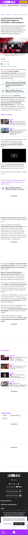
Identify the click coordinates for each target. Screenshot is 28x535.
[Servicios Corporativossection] (26, 504)
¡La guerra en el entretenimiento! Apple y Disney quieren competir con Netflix (18, 385)
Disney (4, 418)
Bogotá (11, 128)
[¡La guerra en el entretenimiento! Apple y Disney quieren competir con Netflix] (5, 383)
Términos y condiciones (11, 513)
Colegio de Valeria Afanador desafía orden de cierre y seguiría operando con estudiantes (18, 132)
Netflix (4, 415)
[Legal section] (26, 508)
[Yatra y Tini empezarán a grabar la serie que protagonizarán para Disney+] (5, 375)
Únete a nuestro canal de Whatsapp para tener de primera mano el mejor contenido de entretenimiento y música (15, 84)
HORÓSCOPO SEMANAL (13, 5)
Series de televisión (15, 415)
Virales (11, 364)
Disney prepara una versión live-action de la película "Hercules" (18, 367)
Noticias (8, 14)
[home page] (14, 475)
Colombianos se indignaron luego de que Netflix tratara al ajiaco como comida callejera (13, 181)
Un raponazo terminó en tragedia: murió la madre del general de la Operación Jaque (18, 123)
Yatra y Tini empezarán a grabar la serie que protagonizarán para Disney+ (17, 376)
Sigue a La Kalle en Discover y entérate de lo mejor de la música (14, 91)
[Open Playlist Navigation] (26, 532)
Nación (11, 119)
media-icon (14, 532)
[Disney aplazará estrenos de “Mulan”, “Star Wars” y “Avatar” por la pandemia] (5, 357)
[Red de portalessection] (26, 500)
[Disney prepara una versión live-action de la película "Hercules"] (5, 366)
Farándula (12, 355)
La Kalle (3, 14)
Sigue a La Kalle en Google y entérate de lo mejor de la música (14, 188)
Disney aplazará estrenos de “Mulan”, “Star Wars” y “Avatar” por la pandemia (18, 359)
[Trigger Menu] (2, 2)
